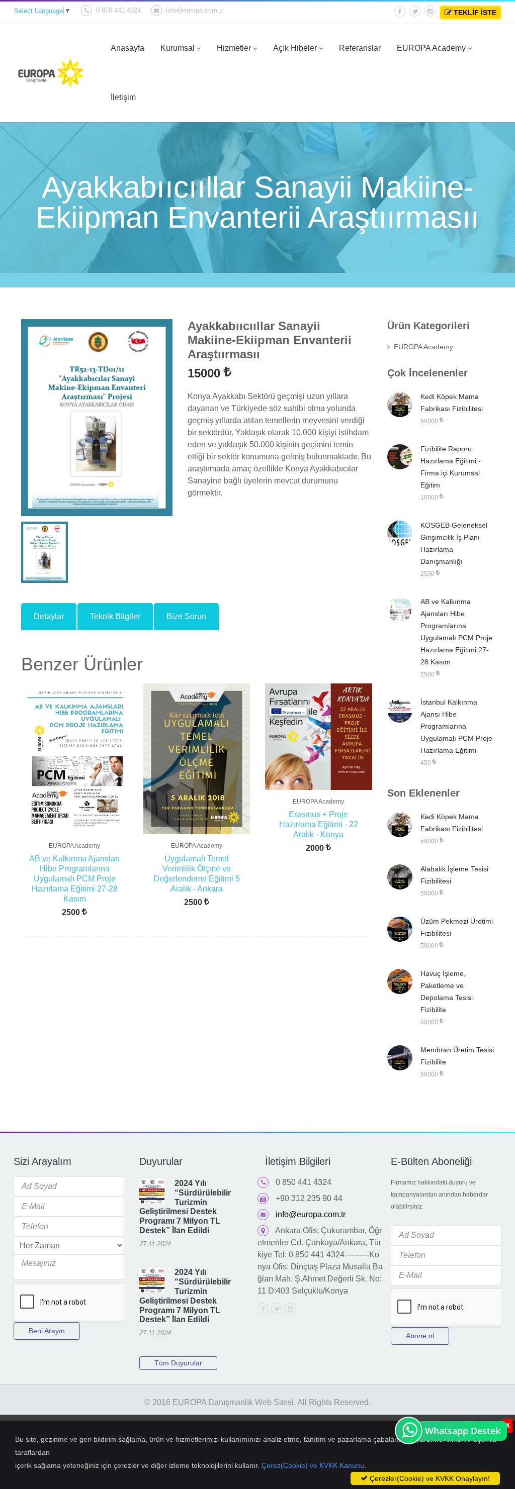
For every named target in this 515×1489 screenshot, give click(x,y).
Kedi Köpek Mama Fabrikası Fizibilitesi (451, 402)
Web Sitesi (274, 1402)
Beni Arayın (47, 1331)
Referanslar (360, 48)
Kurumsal (177, 48)
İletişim (123, 97)
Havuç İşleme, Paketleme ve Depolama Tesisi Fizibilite (446, 991)
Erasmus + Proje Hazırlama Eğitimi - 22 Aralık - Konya (318, 824)
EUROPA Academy (431, 48)
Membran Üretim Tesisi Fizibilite (457, 1056)
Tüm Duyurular (178, 1363)
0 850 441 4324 (118, 10)
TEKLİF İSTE (474, 13)
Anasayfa (127, 48)
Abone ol (420, 1336)
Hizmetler (234, 48)
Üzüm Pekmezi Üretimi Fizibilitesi (456, 927)
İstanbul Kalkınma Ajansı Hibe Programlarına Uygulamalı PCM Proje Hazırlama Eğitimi (456, 726)
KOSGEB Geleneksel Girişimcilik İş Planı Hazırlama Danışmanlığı (453, 543)
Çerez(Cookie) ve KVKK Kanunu (313, 1465)
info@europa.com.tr (194, 10)
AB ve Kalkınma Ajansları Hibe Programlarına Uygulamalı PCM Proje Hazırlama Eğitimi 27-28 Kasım (74, 878)
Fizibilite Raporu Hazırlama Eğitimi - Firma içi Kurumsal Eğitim (450, 467)
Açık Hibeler (295, 48)
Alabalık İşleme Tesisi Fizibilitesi (454, 875)
